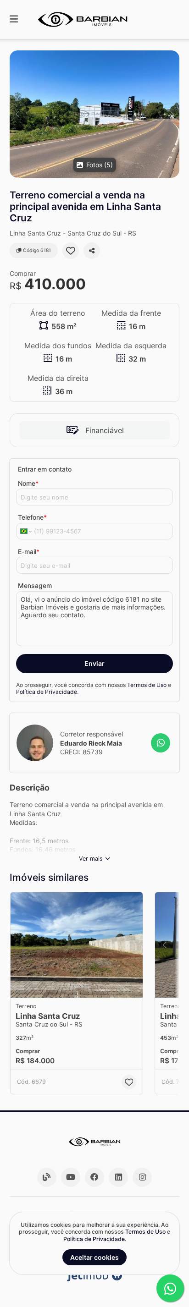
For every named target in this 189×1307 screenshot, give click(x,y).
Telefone (32, 517)
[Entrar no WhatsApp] (160, 742)
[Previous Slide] (17, 114)
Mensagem (35, 585)
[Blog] (46, 1177)
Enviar (94, 663)
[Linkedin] (118, 1177)
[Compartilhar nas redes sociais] (91, 250)
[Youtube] (70, 1177)
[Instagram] (142, 1177)
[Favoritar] (70, 250)
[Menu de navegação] (14, 19)
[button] (94, 114)
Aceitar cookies (94, 1257)
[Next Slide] (171, 114)
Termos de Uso (147, 684)
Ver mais (91, 858)
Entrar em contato (45, 469)
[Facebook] (94, 1177)
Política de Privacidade (46, 691)
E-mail (28, 551)
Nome (28, 483)
